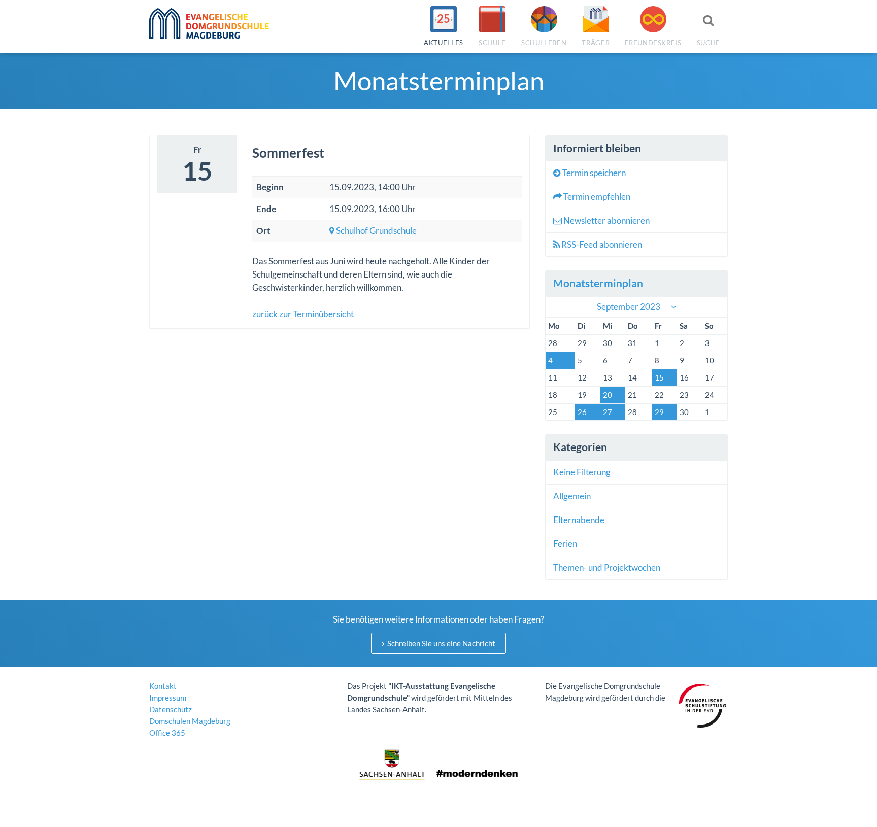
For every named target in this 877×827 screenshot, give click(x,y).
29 (659, 412)
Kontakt (163, 686)
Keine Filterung (582, 472)
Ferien (565, 543)
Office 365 (167, 732)
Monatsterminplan (598, 283)
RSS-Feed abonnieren (601, 244)
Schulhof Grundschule (375, 230)
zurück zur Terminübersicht (303, 313)
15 (659, 377)
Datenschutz (170, 709)
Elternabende (578, 519)
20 (607, 394)
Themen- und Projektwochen (606, 567)
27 (607, 412)
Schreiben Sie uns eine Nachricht (440, 643)
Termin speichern (593, 172)
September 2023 (628, 306)
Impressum (167, 697)
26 (582, 412)
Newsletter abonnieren (606, 220)
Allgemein (572, 496)
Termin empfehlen (596, 196)
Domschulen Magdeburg (189, 721)
